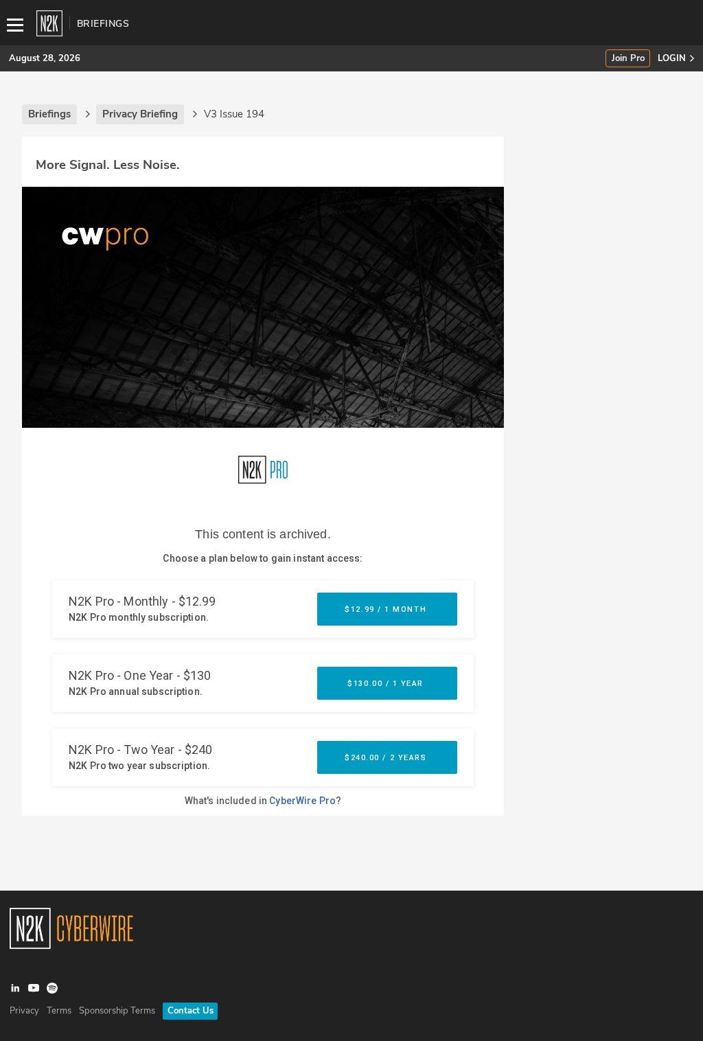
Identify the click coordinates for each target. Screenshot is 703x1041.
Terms (59, 1011)
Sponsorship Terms (117, 1011)
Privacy (24, 1011)
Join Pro (628, 58)
